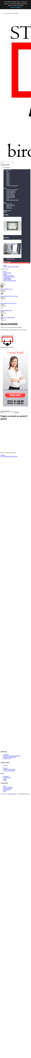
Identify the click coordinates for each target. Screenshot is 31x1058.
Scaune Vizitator (10, 193)
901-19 (8, 175)
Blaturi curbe (9, 208)
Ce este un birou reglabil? (9, 770)
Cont (4, 785)
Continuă (3, 455)
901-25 (8, 177)
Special (5, 780)
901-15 (8, 173)
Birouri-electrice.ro (12, 793)
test (7, 171)
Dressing (6, 214)
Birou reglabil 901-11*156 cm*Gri (8, 303)
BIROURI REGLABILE (12, 456)
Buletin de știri (6, 789)
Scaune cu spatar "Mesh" (12, 189)
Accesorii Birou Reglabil (12, 185)
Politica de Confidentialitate (9, 757)
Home (4, 791)
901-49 (8, 183)
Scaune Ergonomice (11, 192)
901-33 (8, 179)
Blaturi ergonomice (10, 205)
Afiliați (5, 779)
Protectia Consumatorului (9, 769)
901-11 (8, 172)
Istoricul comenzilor (7, 787)
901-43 (8, 181)
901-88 (8, 184)
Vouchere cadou (7, 777)
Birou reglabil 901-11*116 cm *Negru (9, 296)
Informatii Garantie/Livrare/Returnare (11, 755)
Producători (6, 776)
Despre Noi (6, 754)
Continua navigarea (15, 7)
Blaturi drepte (9, 204)
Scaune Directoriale (10, 190)
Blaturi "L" (8, 206)
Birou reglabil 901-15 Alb (6, 289)
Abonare (17, 412)
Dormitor (6, 237)
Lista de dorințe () (7, 788)
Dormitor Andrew (10, 258)
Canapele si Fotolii (10, 197)
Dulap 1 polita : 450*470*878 (7, 317)
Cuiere (7, 198)
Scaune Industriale (10, 196)
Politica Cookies (7, 758)
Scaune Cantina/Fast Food (12, 200)
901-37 (8, 180)
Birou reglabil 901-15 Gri (6, 310)
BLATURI (3, 456)
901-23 (8, 176)
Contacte (5, 765)
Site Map (5, 768)
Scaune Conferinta (10, 194)
